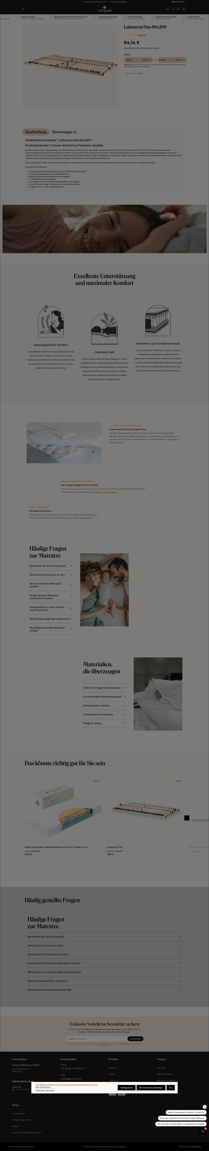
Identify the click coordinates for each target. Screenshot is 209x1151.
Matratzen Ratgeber (165, 1074)
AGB (121, 1044)
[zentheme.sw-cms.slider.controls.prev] (186, 817)
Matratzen (113, 1068)
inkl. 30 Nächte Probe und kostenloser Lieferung (141, 48)
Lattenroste (113, 1080)
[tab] (35, 132)
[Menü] (24, 9)
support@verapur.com (70, 1079)
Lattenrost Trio (32, 847)
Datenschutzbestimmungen (86, 1044)
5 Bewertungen (141, 35)
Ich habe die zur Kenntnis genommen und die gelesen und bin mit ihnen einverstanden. (104, 1045)
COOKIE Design (195, 1146)
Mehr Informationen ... (43, 1087)
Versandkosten (121, 1146)
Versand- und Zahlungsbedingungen (26, 1132)
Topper (112, 1074)
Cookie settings (18, 1114)
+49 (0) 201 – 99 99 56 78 (72, 1068)
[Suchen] (167, 9)
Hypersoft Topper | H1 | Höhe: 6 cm (125, 847)
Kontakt (15, 1126)
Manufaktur (161, 1068)
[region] (70, 67)
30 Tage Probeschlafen (21, 1120)
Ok (170, 1088)
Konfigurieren (127, 1088)
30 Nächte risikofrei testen (105, 492)
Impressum (50, 1090)
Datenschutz (40, 1090)
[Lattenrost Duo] (70, 65)
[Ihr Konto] (178, 9)
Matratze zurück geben (166, 1080)
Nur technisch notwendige (151, 1088)
